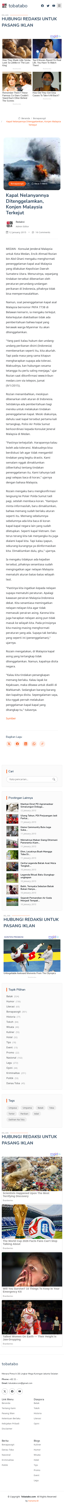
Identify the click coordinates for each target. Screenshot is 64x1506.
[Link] (42, 744)
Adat (36, 1113)
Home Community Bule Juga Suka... (36, 828)
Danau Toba (15, 1083)
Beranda (25, 118)
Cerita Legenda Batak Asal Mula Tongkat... (38, 864)
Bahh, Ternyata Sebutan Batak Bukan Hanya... (37, 888)
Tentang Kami (9, 1408)
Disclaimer (7, 1429)
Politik (12, 1078)
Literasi (12, 1006)
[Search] (53, 779)
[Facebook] (42, 6)
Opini (11, 1068)
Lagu (12, 1062)
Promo (12, 1052)
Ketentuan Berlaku (11, 1418)
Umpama (27, 1107)
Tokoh (12, 1022)
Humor (13, 1001)
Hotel (11, 1037)
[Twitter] (48, 6)
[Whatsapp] (34, 744)
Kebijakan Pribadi (10, 1424)
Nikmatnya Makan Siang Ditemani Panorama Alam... (39, 841)
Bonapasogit (39, 118)
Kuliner (12, 1032)
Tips (11, 1042)
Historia (13, 1016)
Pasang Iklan (8, 1413)
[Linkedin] (26, 744)
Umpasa (13, 1107)
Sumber (11, 718)
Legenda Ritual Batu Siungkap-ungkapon (38, 876)
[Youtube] (53, 6)
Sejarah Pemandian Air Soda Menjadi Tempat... (36, 899)
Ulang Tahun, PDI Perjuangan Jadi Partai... (39, 817)
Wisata (12, 1027)
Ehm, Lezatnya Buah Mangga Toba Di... (36, 853)
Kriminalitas (16, 1073)
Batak (12, 996)
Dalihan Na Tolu (17, 1119)
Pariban (24, 1113)
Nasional (14, 1057)
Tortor (12, 1113)
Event (12, 1047)
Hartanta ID (33, 1500)
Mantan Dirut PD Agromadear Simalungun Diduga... (37, 805)
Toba (51, 1107)
